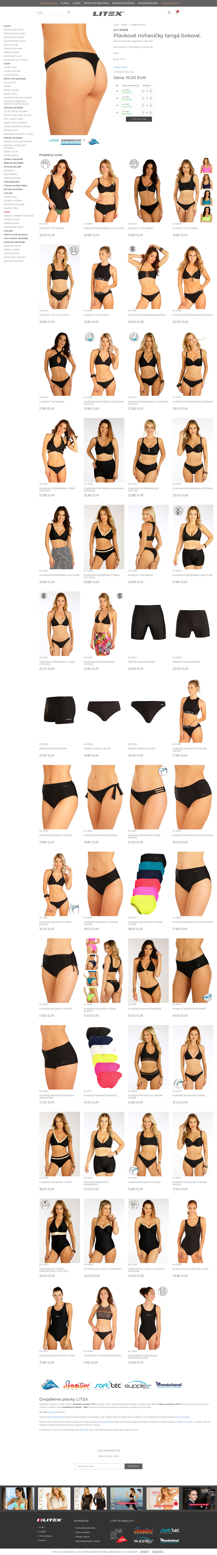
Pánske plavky (11, 52)
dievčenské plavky (107, 1422)
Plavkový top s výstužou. (54, 315)
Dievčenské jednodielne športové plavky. (142, 1357)
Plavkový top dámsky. (52, 228)
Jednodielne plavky (14, 33)
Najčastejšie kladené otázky (88, 1541)
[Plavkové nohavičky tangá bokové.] (74, 79)
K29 (132, 72)
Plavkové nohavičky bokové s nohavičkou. (56, 1096)
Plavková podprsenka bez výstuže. (143, 489)
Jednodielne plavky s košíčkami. (102, 1269)
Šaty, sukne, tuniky (13, 119)
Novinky (42, 1540)
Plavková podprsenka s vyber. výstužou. (57, 489)
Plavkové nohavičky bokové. (100, 835)
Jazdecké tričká (12, 246)
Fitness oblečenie (13, 159)
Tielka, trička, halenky (16, 111)
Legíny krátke (11, 75)
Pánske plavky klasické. (97, 748)
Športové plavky (13, 56)
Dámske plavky (12, 219)
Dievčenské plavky (14, 37)
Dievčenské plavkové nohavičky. (103, 1356)
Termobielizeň (11, 182)
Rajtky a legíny (12, 250)
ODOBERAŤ (133, 1466)
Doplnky (8, 193)
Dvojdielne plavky (14, 30)
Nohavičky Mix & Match (16, 60)
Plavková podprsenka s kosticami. (104, 228)
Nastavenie (158, 1552)
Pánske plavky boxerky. (142, 662)
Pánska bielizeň (12, 178)
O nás (41, 1527)
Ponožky (8, 231)
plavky (51, 1412)
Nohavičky (9, 170)
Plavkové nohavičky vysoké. (55, 835)
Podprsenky (10, 174)
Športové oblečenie (96, 3)
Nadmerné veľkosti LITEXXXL (19, 134)
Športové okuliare (14, 204)
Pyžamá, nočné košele (15, 186)
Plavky (65, 3)
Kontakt (42, 1531)
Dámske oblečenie (123, 3)
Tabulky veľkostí (120, 67)
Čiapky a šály (10, 197)
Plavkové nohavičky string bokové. (144, 836)
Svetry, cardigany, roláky (17, 115)
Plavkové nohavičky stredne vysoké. (190, 749)
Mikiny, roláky (11, 90)
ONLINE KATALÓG (170, 3)
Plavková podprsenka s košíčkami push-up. (104, 403)
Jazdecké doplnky (13, 261)
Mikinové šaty (11, 130)
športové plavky (183, 1417)
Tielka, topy (10, 82)
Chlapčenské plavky (15, 41)
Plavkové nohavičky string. (189, 1095)
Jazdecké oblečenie (14, 242)
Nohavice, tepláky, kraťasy (18, 98)
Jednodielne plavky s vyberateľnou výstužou (54, 1270)
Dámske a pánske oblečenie (19, 216)
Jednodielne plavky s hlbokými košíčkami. (146, 1270)
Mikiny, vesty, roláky (14, 257)
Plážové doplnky (13, 49)
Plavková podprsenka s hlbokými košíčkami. (103, 489)
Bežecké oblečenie (13, 163)
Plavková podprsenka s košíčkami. (193, 315)
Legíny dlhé (10, 67)
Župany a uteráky (13, 201)
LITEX (116, 25)
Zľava (7, 212)
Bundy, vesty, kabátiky (15, 123)
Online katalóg (45, 1536)
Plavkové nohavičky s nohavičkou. (96, 1183)
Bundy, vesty (10, 94)
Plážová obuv (11, 208)
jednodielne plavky (56, 1417)
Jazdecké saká (11, 253)
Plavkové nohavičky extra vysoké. (193, 835)
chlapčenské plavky (184, 1422)
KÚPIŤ (77, 235)
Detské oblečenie (13, 189)
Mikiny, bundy (11, 155)
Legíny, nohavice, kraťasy (17, 126)
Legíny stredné (12, 71)
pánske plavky (82, 1430)
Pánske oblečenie (13, 138)
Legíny (76, 3)
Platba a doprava (83, 1532)
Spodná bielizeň (148, 3)
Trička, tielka (11, 152)
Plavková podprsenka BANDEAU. (147, 315)
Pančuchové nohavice (16, 235)
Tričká (7, 86)
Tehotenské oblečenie (16, 238)
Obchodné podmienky (85, 1528)
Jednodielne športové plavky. (191, 1269)
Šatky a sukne (11, 45)
